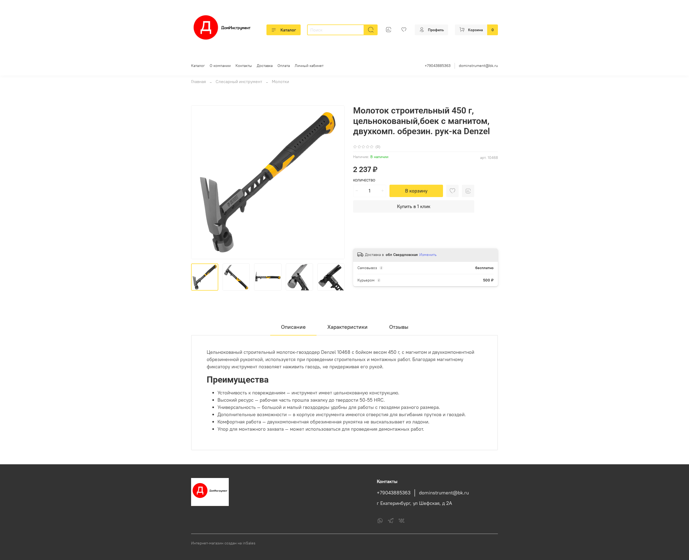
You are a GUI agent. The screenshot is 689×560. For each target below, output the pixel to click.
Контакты (243, 65)
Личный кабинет (309, 65)
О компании (220, 65)
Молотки (280, 81)
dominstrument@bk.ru (478, 65)
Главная (198, 81)
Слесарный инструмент (239, 81)
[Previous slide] (199, 182)
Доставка (265, 65)
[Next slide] (335, 182)
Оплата (283, 65)
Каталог (288, 30)
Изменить (428, 254)
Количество (364, 180)
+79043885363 (438, 65)
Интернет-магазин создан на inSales (223, 543)
